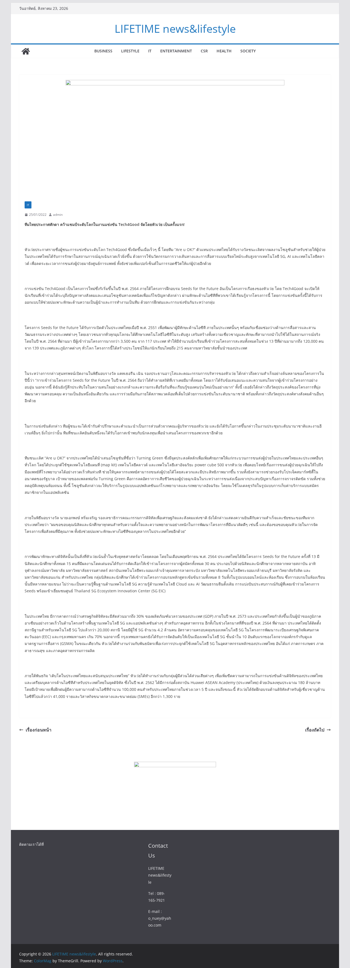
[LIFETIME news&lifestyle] (25, 51)
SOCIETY (248, 50)
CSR (204, 50)
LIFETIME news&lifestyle (175, 28)
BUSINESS (103, 50)
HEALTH (224, 50)
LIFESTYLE (130, 50)
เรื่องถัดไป (314, 730)
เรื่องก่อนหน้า (38, 730)
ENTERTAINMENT (176, 50)
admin (58, 214)
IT (149, 50)
